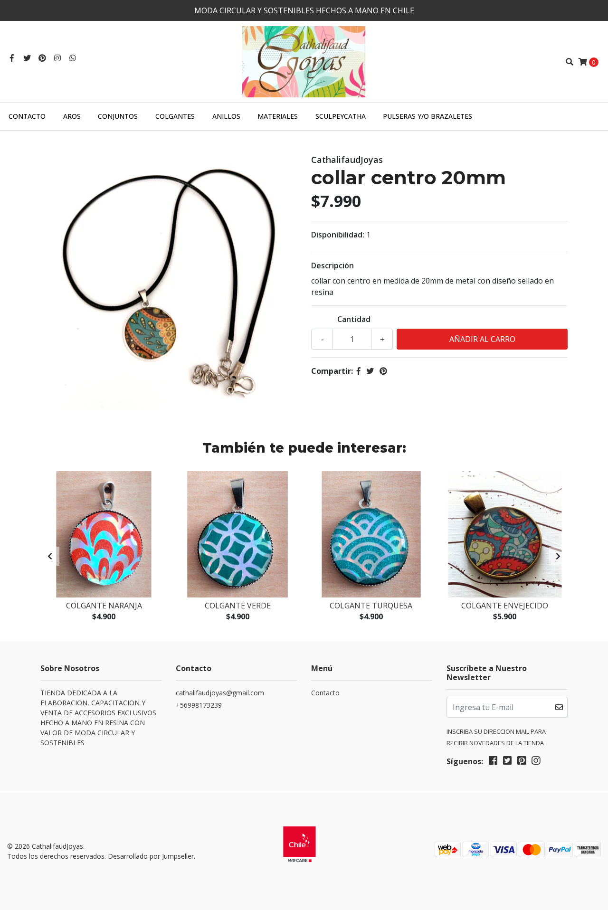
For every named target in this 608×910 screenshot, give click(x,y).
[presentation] (49, 556)
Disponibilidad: (337, 234)
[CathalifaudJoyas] (304, 61)
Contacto (27, 116)
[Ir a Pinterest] (42, 58)
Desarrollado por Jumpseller (151, 856)
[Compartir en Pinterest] (383, 371)
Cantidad (353, 319)
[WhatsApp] (72, 58)
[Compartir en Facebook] (359, 371)
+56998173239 (199, 705)
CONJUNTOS (118, 116)
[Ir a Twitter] (27, 58)
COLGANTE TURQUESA (371, 605)
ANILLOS (226, 116)
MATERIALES (277, 116)
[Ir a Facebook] (12, 58)
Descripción (332, 265)
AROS (72, 116)
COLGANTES (175, 116)
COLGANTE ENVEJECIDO (504, 605)
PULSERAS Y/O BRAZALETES (427, 116)
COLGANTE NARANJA (104, 605)
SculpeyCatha (340, 116)
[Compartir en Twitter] (370, 371)
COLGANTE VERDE (238, 605)
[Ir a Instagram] (57, 58)
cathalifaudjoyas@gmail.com (220, 692)
